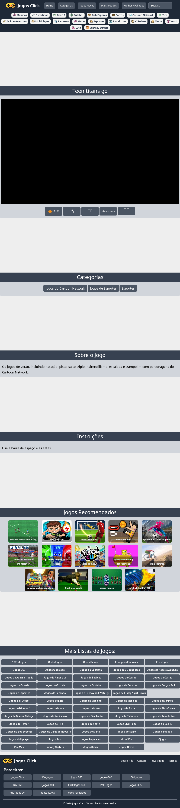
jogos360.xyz (47, 792)
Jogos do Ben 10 (162, 724)
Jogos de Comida (19, 685)
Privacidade (157, 760)
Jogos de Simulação (91, 716)
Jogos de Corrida (55, 685)
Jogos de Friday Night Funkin (129, 693)
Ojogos (162, 739)
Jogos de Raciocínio (55, 716)
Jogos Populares (91, 739)
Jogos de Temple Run (162, 716)
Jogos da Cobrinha (91, 669)
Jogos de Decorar (126, 685)
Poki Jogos (106, 785)
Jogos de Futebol (19, 700)
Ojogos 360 (47, 785)
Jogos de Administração (19, 677)
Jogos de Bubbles (90, 677)
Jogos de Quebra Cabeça (19, 716)
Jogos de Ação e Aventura (162, 669)
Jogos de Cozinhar (91, 685)
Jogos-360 (106, 777)
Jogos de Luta (55, 700)
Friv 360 (17, 785)
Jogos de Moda (55, 708)
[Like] (72, 211)
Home (49, 5)
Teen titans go (90, 90)
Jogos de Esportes (103, 288)
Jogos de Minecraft (19, 708)
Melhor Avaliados (134, 5)
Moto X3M (127, 739)
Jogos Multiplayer (19, 739)
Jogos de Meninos (162, 700)
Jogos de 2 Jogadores (126, 669)
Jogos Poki (54, 739)
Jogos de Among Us (54, 677)
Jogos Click (17, 777)
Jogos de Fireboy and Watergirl (92, 693)
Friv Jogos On (17, 792)
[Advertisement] (90, 58)
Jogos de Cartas (162, 677)
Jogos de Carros (126, 677)
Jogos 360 (19, 669)
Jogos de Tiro (55, 724)
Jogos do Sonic (126, 731)
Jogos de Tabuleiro (126, 716)
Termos (173, 760)
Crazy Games (90, 662)
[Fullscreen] (126, 211)
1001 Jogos (19, 662)
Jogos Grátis (126, 747)
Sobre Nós (127, 760)
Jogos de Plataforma (162, 708)
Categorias (66, 5)
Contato (141, 760)
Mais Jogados (109, 5)
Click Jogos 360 (76, 785)
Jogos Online (90, 747)
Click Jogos (55, 662)
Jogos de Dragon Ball (162, 685)
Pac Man (19, 747)
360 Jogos (47, 777)
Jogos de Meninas (126, 700)
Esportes (128, 288)
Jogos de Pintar (126, 708)
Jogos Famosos (162, 731)
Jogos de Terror (19, 724)
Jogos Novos (87, 5)
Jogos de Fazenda (55, 693)
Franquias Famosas (126, 662)
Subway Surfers (55, 747)
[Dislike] (90, 211)
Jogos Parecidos (77, 792)
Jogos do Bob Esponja (19, 731)
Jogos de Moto (91, 708)
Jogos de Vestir (90, 724)
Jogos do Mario (91, 731)
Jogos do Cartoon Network (65, 288)
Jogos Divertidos (127, 724)
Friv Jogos (162, 662)
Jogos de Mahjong (90, 700)
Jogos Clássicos (55, 669)
